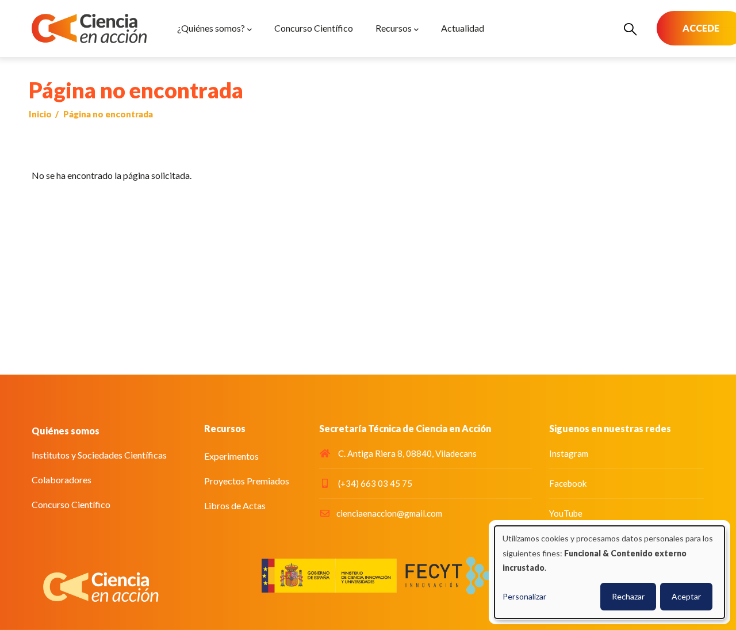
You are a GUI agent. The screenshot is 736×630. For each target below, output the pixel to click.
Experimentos (231, 455)
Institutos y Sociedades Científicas (99, 454)
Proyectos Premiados (246, 480)
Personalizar (524, 596)
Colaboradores (61, 479)
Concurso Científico (71, 504)
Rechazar (628, 596)
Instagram (568, 453)
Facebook (567, 483)
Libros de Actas (235, 505)
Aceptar (686, 596)
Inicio (40, 114)
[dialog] (609, 572)
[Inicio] (89, 28)
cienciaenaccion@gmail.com (389, 513)
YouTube (565, 513)
